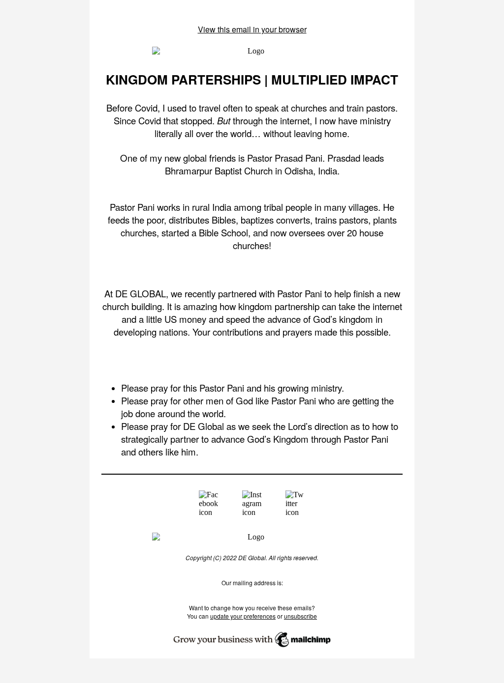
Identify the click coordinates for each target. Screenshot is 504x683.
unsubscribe (300, 616)
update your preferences (243, 616)
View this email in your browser (252, 29)
